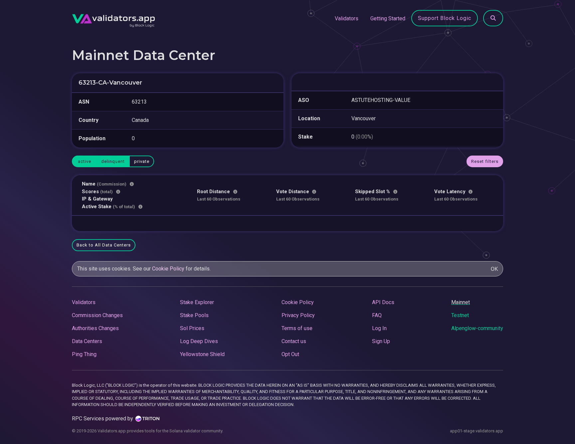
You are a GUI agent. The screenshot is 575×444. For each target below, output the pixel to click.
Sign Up (381, 341)
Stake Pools (194, 315)
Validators (346, 18)
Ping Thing (84, 354)
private (141, 161)
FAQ (377, 315)
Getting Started (387, 18)
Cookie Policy (168, 268)
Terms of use (297, 328)
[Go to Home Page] (113, 18)
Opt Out (290, 354)
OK (494, 269)
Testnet (460, 315)
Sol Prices (192, 328)
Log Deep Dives (199, 341)
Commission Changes (97, 315)
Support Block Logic (444, 18)
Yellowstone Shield (202, 354)
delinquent (113, 161)
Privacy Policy (298, 315)
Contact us (294, 341)
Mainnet (460, 302)
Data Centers (87, 341)
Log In (379, 328)
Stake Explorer (197, 302)
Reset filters (484, 161)
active (84, 161)
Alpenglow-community (477, 328)
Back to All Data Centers (104, 244)
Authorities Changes (95, 328)
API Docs (383, 302)
